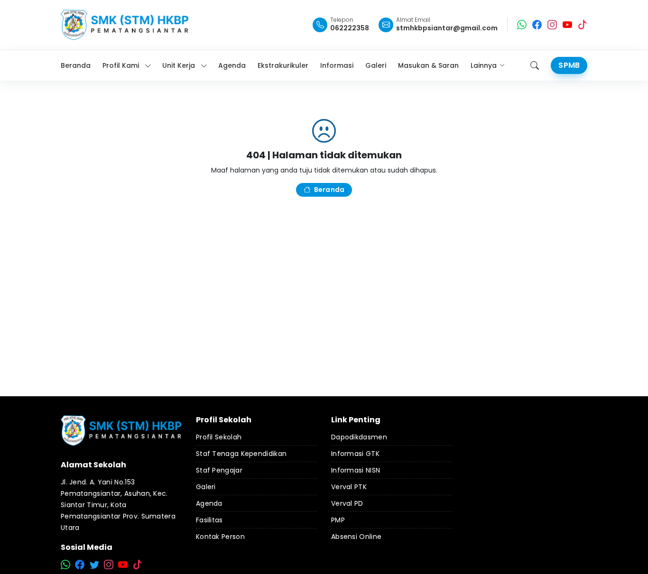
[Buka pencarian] (534, 65)
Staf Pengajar (219, 470)
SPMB (569, 65)
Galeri (206, 487)
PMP (338, 520)
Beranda (329, 189)
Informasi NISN (355, 470)
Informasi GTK (355, 453)
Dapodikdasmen (359, 437)
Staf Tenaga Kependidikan (241, 453)
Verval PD (347, 503)
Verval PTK (349, 487)
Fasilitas (209, 520)
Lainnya (484, 65)
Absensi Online (356, 536)
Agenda (209, 503)
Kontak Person (220, 536)
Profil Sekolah (218, 437)
